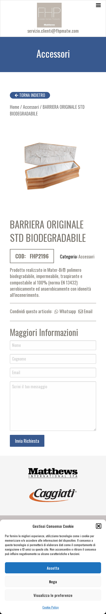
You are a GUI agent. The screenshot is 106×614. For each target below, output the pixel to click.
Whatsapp (67, 311)
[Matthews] (53, 472)
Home (14, 107)
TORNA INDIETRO (31, 95)
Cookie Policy (50, 607)
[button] (98, 526)
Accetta (53, 568)
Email (87, 311)
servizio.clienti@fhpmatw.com (53, 31)
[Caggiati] (53, 495)
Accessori (31, 107)
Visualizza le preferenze (53, 595)
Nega (53, 581)
